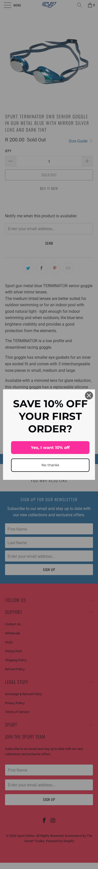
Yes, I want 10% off (50, 447)
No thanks (50, 465)
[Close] (89, 395)
